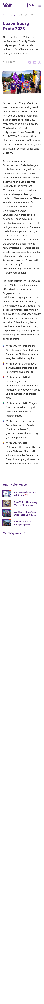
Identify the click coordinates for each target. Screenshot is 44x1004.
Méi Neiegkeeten (12, 533)
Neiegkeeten (8, 15)
